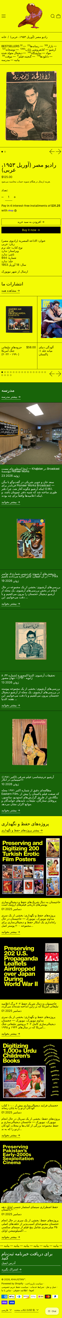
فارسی (5, 1310)
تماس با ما (6, 1290)
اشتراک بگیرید (9, 1269)
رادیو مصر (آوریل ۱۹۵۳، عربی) (29, 37)
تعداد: (4, 190)
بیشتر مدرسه (9, 396)
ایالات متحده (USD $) (25, 1310)
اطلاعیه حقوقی (20, 1290)
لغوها (31, 1290)
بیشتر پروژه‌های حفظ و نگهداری (20, 830)
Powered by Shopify (12, 1283)
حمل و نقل (51, 1287)
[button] (53, 16)
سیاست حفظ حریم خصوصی (14, 1287)
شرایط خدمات (37, 1287)
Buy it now (29, 230)
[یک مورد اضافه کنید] (14, 197)
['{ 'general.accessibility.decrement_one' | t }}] (2, 197)
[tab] (2, 151)
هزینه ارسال (44, 181)
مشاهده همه (8, 290)
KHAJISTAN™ (18, 1279)
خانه (3, 37)
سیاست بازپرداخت (34, 1283)
